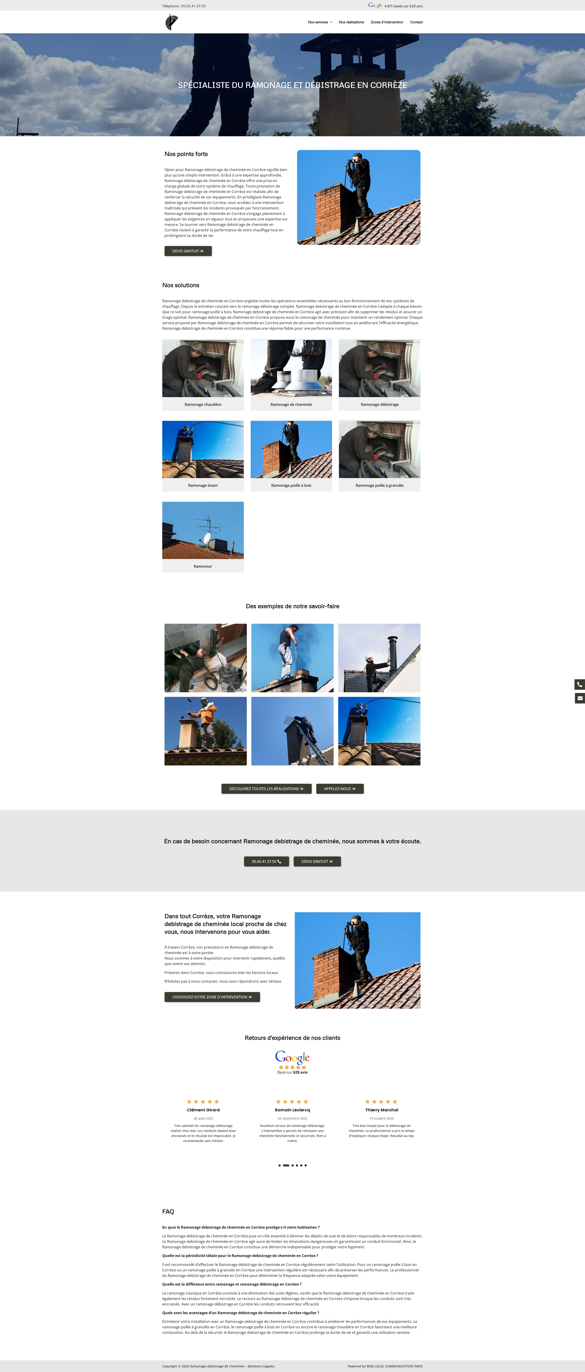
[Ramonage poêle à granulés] (379, 449)
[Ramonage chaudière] (203, 368)
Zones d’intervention (387, 22)
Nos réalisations (351, 22)
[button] (280, 1165)
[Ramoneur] (203, 530)
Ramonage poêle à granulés (380, 485)
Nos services (318, 22)
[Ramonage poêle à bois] (291, 449)
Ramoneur (203, 566)
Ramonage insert (203, 485)
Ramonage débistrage (380, 404)
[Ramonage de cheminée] (291, 368)
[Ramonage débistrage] (379, 368)
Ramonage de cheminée (291, 404)
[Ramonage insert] (203, 449)
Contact (416, 22)
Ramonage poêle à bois (291, 485)
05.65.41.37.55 (193, 6)
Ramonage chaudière (203, 404)
